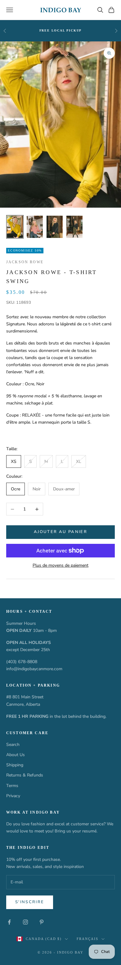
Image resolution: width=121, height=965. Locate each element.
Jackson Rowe (24, 262)
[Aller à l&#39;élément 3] (54, 227)
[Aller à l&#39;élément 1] (15, 227)
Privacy (13, 796)
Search (13, 744)
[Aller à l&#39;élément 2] (34, 227)
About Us (15, 755)
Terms (12, 786)
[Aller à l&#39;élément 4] (74, 227)
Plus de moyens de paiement (60, 565)
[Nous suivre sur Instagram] (25, 922)
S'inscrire (29, 902)
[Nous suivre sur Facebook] (9, 922)
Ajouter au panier (60, 532)
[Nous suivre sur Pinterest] (41, 922)
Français (87, 939)
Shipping (14, 765)
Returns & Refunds (24, 775)
